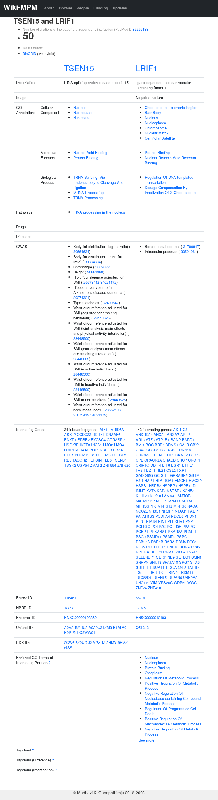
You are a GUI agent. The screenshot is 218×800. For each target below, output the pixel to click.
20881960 (95, 272)
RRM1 (168, 552)
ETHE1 (188, 465)
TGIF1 (141, 572)
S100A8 (181, 552)
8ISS (68, 647)
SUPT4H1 (160, 567)
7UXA (90, 642)
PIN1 (162, 521)
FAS (139, 470)
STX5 (195, 562)
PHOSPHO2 (74, 455)
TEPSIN (95, 460)
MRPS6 (179, 506)
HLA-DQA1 (164, 480)
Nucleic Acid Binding (90, 152)
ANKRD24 (144, 434)
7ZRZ (100, 642)
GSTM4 (195, 475)
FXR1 (181, 470)
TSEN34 (120, 460)
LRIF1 (147, 67)
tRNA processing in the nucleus (99, 212)
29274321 (81, 297)
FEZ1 (148, 470)
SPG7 (184, 562)
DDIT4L (98, 434)
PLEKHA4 (175, 521)
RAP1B (157, 541)
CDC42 (169, 449)
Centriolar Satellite (160, 138)
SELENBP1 (145, 557)
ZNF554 (109, 465)
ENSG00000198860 (80, 617)
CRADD (169, 460)
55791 (141, 597)
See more (146, 740)
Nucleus (80, 107)
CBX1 (195, 444)
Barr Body (153, 112)
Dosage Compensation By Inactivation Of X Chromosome (170, 190)
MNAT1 (174, 501)
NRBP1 (168, 511)
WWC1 (193, 582)
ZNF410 (154, 587)
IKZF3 (85, 444)
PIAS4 (151, 521)
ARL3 (140, 439)
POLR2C (158, 526)
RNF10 (172, 547)
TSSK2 (70, 465)
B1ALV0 (119, 627)
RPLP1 (156, 552)
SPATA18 (170, 562)
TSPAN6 (175, 577)
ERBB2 (83, 439)
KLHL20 (142, 495)
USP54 (83, 465)
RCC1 (192, 541)
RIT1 (162, 547)
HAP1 (149, 480)
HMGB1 (181, 480)
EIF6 (166, 465)
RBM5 (181, 541)
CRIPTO (142, 465)
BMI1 (140, 444)
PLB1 (90, 455)
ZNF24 (141, 587)
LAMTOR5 (183, 495)
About (49, 7)
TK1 (161, 572)
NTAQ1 (181, 511)
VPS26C (165, 582)
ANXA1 (160, 434)
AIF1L (105, 429)
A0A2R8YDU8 (75, 627)
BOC (150, 444)
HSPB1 (142, 485)
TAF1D (193, 567)
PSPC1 (183, 536)
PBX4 (118, 449)
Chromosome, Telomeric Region (171, 107)
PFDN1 (190, 516)
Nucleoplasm (84, 112)
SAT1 (193, 552)
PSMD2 (169, 536)
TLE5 (107, 460)
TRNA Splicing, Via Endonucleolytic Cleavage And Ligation (98, 182)
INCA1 (96, 444)
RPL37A (142, 552)
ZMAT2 (96, 465)
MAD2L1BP (145, 501)
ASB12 (70, 434)
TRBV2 (172, 572)
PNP (189, 521)
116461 (70, 597)
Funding (100, 7)
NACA (192, 506)
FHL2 (158, 470)
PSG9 (141, 536)
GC (157, 475)
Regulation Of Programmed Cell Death (171, 711)
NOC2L (142, 511)
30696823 (103, 267)
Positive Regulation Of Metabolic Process (172, 685)
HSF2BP (71, 444)
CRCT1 (194, 460)
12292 (69, 607)
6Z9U (80, 642)
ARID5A (117, 429)
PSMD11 (154, 536)
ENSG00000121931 (152, 617)
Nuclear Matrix (157, 133)
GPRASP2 (179, 475)
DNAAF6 (113, 434)
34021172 (108, 282)
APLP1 (186, 434)
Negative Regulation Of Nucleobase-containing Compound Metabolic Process (173, 698)
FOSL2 (170, 470)
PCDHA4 (162, 516)
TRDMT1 (186, 572)
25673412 (91, 282)
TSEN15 (79, 67)
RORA (184, 547)
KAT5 (151, 490)
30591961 (189, 251)
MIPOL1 (92, 449)
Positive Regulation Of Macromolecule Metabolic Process (173, 721)
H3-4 (139, 480)
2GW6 (69, 642)
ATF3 (150, 439)
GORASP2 (116, 439)
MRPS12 (165, 506)
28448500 (81, 338)
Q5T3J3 (142, 627)
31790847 (191, 246)
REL (67, 460)
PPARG (188, 526)
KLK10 (155, 495)
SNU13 (155, 562)
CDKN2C (143, 455)
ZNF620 (123, 465)
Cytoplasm (153, 672)
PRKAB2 (156, 531)
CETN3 (158, 455)
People (83, 7)
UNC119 (142, 582)
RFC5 (140, 547)
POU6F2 (119, 455)
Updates (120, 7)
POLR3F (174, 526)
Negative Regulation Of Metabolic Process (172, 731)
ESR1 (176, 465)
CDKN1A (184, 449)
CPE (139, 460)
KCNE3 (188, 490)
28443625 (102, 318)
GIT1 (165, 475)
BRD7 (159, 444)
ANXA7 (173, 434)
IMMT (140, 490)
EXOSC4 (98, 439)
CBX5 (140, 449)
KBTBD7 (174, 490)
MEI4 (79, 449)
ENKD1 (70, 439)
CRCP (182, 460)
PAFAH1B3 (145, 516)
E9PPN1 (71, 632)
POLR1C (143, 526)
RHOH (151, 547)
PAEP (193, 511)
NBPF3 (106, 449)
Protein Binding (85, 157)
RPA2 (195, 547)
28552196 (113, 409)
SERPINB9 (165, 557)
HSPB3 (155, 485)
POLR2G (103, 455)
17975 (141, 607)
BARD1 (188, 439)
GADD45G (144, 475)
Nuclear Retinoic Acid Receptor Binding (170, 160)
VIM (153, 582)
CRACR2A (153, 460)
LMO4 (119, 444)
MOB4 (187, 501)
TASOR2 (79, 460)
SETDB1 (183, 557)
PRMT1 (190, 531)
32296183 (140, 29)
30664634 (81, 251)
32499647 (111, 302)
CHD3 (169, 455)
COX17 (195, 455)
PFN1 (140, 521)
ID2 (194, 485)
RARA (169, 541)
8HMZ (123, 642)
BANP (176, 439)
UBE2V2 (190, 577)
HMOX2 (195, 480)
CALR (184, 444)
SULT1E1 (143, 567)
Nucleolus (81, 117)
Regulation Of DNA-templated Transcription (169, 179)
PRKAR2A (174, 531)
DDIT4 (155, 465)
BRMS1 (171, 444)
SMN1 (196, 557)
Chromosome (156, 127)
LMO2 (108, 444)
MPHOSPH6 (146, 506)
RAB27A (143, 541)
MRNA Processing (88, 192)
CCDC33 (84, 434)
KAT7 (161, 490)
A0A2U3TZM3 (100, 627)
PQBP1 (142, 531)
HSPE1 (184, 485)
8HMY (111, 642)
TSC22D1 (144, 577)
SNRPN (142, 562)
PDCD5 (177, 516)
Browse (65, 7)
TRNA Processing (88, 197)
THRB (152, 572)
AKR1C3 (180, 429)
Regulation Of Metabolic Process (172, 678)
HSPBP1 (169, 485)
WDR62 (180, 582)
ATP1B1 (162, 439)
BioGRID (29, 53)
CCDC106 (154, 449)
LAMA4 (168, 495)
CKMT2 (181, 455)
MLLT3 (161, 501)
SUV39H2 (178, 567)
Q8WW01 (87, 632)
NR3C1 (154, 511)
